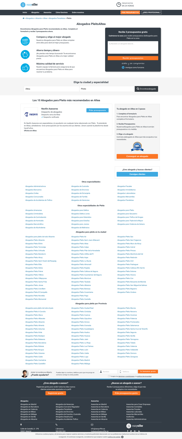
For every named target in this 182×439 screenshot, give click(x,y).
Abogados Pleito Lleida (80, 353)
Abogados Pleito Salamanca (128, 325)
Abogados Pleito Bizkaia (34, 346)
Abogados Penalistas (125, 200)
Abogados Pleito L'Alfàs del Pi (82, 254)
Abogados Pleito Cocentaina (82, 292)
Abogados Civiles (32, 193)
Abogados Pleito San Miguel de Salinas (132, 285)
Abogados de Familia (79, 197)
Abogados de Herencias (80, 200)
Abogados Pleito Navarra (127, 312)
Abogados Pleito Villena (34, 275)
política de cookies (114, 437)
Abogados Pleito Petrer (34, 271)
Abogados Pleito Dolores (126, 271)
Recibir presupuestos (133, 58)
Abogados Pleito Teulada (80, 282)
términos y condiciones (126, 376)
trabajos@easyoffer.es (99, 431)
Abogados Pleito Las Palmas (82, 346)
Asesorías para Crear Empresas (138, 404)
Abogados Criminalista (34, 214)
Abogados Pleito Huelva (80, 332)
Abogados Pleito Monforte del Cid (130, 254)
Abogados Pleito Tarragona (127, 339)
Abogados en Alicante (28, 419)
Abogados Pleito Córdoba (81, 312)
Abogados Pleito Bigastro (127, 289)
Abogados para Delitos (80, 210)
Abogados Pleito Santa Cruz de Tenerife (132, 329)
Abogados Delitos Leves (80, 214)
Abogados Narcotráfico (34, 224)
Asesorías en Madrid (99, 404)
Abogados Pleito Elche (33, 244)
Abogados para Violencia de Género (131, 224)
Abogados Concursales (34, 197)
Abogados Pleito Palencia (127, 318)
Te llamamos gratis (148, 371)
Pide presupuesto (97, 110)
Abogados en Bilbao (28, 412)
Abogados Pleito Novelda (35, 296)
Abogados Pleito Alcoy (34, 257)
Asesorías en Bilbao (98, 412)
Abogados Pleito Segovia (126, 332)
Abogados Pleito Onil (125, 261)
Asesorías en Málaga (99, 414)
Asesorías (95, 401)
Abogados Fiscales (124, 186)
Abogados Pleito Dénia (34, 268)
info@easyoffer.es (98, 429)
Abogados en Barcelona (29, 407)
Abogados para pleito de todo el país (39, 308)
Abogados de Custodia (80, 186)
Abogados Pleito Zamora (126, 353)
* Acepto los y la (130, 376)
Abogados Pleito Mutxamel (35, 299)
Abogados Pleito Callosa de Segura (84, 271)
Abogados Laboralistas (126, 193)
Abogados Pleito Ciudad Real (82, 308)
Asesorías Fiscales (133, 409)
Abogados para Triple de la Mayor (130, 221)
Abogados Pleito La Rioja (81, 343)
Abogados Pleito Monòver (81, 278)
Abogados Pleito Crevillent (35, 289)
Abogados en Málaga (28, 414)
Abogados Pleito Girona (80, 322)
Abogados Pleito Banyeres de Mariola (131, 282)
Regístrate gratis (55, 393)
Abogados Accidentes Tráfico (67, 419)
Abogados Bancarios (33, 190)
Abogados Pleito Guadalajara (82, 329)
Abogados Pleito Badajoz (35, 336)
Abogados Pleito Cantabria (35, 360)
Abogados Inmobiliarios (126, 190)
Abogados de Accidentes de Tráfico (38, 200)
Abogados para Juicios (80, 224)
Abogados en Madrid (28, 404)
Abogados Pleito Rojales (80, 268)
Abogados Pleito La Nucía (81, 261)
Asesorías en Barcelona (100, 407)
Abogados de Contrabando (35, 217)
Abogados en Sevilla (28, 417)
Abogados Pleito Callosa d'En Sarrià (131, 268)
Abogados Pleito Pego (79, 296)
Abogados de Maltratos (80, 228)
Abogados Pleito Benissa (80, 289)
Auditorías (130, 417)
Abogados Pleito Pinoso (126, 250)
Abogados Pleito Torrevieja (35, 247)
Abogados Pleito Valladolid (127, 350)
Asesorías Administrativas (136, 419)
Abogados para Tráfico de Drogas (130, 217)
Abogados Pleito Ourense (127, 315)
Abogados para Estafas (80, 221)
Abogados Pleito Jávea (34, 285)
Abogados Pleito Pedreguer (127, 264)
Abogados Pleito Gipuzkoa (81, 318)
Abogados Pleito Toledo (126, 343)
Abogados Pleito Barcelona (35, 343)
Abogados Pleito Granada (81, 325)
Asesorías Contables (134, 407)
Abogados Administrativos (35, 186)
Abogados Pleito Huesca (80, 336)
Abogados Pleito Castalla (81, 299)
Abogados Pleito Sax (125, 237)
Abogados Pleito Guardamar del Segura (86, 275)
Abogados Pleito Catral (126, 247)
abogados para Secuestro (127, 214)
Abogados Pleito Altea (79, 244)
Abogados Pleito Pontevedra (128, 322)
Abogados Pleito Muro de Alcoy (129, 244)
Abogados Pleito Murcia (126, 308)
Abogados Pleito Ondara (126, 292)
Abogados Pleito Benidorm (35, 254)
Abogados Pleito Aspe (79, 257)
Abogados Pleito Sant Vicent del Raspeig (40, 261)
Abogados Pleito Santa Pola (36, 282)
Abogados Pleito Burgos (34, 350)
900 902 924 (60, 431)
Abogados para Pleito (125, 210)
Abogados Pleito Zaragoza (127, 357)
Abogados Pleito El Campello (36, 292)
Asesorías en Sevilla (98, 417)
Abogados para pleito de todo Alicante (40, 237)
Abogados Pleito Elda (33, 264)
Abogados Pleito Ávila (33, 332)
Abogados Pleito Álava (34, 315)
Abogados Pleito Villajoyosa (36, 278)
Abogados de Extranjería (80, 193)
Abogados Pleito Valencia (127, 346)
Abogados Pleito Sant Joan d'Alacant (85, 240)
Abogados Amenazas (33, 210)
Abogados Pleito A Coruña (35, 312)
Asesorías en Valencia (99, 409)
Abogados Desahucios (64, 417)
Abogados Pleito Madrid (80, 360)
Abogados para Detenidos (81, 217)
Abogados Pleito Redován (127, 257)
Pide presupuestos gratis (126, 393)
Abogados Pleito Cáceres (35, 353)
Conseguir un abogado (137, 156)
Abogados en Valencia (29, 409)
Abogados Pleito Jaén (79, 339)
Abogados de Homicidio (34, 221)
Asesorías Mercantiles (134, 414)
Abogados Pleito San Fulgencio (129, 240)
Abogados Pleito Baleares (35, 339)
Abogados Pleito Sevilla (126, 336)
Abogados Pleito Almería (34, 325)
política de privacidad (144, 376)
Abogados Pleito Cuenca (80, 315)
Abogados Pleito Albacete (35, 318)
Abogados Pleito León (79, 350)
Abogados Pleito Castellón (35, 364)
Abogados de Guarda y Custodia (68, 414)
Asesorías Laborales (134, 412)
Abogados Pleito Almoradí (81, 264)
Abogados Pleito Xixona (126, 275)
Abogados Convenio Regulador (67, 407)
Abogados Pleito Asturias (35, 329)
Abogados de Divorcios (80, 190)
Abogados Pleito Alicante (35, 240)
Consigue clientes (137, 174)
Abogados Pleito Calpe (80, 247)
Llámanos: (60, 429)
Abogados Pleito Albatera (81, 285)
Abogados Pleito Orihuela (35, 250)
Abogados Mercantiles (126, 197)
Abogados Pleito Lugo (79, 357)
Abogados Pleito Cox (125, 278)
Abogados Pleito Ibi (78, 237)
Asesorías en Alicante (99, 419)
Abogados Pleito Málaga (80, 364)
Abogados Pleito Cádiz (34, 357)
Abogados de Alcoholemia (35, 228)
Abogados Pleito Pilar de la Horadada (85, 250)
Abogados (24, 401)
